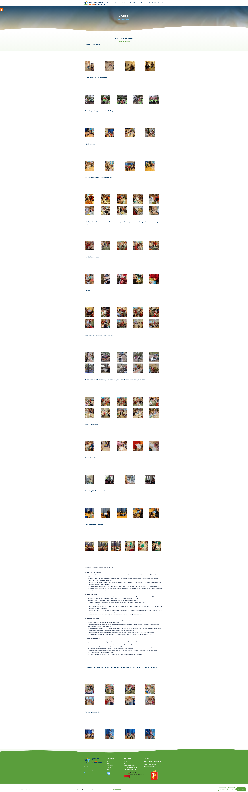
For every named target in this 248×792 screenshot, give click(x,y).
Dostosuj (222, 789)
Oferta (124, 3)
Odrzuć (231, 789)
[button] (1, 9)
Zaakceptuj (241, 789)
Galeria (143, 3)
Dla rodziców (133, 3)
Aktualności (152, 3)
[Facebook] (108, 773)
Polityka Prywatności (117, 789)
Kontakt (160, 3)
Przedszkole (114, 3)
